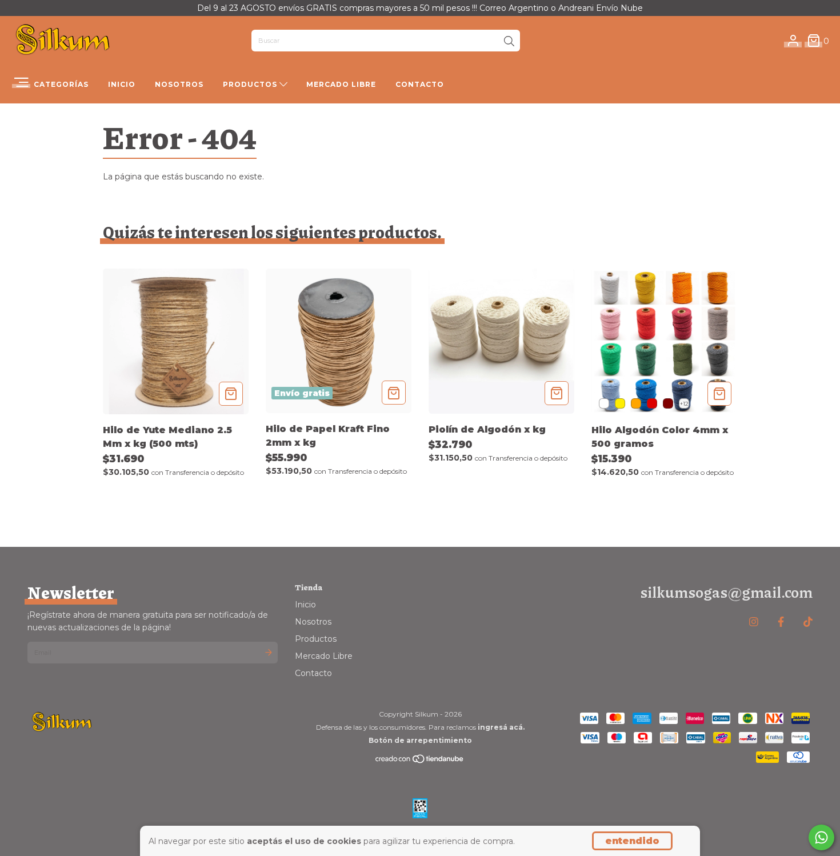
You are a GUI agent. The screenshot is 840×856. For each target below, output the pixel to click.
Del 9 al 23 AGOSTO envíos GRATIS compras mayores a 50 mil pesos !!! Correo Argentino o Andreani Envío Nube (420, 8)
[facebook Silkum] (781, 622)
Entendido (632, 840)
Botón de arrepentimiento (420, 740)
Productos (251, 84)
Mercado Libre (341, 84)
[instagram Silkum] (753, 622)
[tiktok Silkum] (808, 622)
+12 (684, 403)
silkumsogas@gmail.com (726, 591)
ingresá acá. (501, 727)
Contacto (419, 84)
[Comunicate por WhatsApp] (821, 837)
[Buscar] (509, 42)
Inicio (121, 84)
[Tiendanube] (420, 761)
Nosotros (179, 84)
